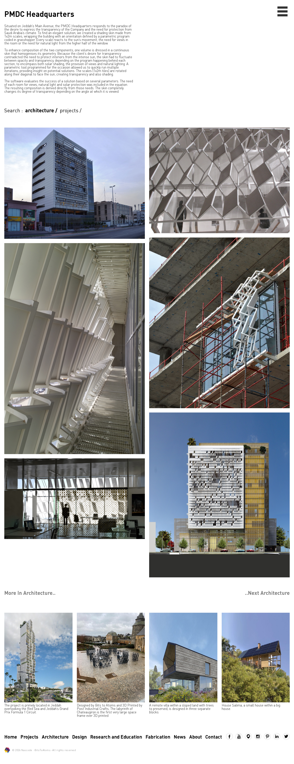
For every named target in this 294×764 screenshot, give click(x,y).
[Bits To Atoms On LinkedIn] (278, 736)
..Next (267, 592)
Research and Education (116, 737)
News (180, 737)
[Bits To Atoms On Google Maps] (249, 736)
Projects (29, 737)
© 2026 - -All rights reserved (44, 750)
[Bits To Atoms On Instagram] (259, 736)
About (195, 737)
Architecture (55, 737)
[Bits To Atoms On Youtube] (240, 736)
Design (79, 737)
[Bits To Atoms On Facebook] (230, 736)
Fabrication (157, 737)
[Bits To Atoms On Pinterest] (268, 736)
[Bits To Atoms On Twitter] (286, 736)
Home (10, 737)
